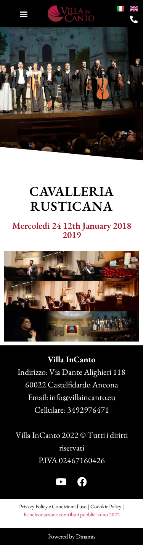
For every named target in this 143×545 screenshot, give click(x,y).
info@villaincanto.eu (83, 397)
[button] (23, 13)
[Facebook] (82, 481)
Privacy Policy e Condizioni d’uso (53, 506)
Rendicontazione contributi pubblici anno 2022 (72, 514)
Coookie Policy (105, 506)
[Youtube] (61, 481)
